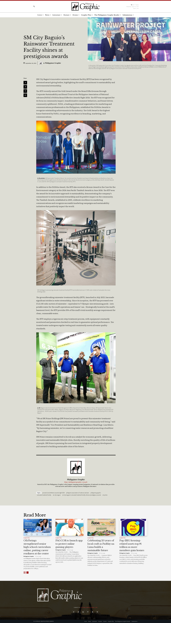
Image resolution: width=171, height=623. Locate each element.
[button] (34, 6)
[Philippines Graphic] (85, 6)
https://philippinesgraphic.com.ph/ (76, 482)
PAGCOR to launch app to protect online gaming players (69, 543)
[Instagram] (78, 612)
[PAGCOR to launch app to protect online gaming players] (69, 527)
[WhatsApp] (25, 95)
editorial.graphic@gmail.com (89, 607)
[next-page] (27, 572)
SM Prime (105, 495)
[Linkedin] (83, 612)
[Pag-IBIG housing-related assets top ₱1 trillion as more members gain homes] (133, 527)
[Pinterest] (25, 91)
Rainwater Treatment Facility (44, 495)
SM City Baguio (57, 495)
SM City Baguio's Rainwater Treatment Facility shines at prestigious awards (81, 495)
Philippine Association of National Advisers (77, 493)
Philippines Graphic (53, 63)
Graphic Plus (27, 538)
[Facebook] (25, 82)
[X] (25, 87)
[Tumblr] (92, 612)
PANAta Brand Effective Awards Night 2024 (53, 493)
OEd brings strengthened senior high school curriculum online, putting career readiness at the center (37, 547)
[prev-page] (25, 572)
